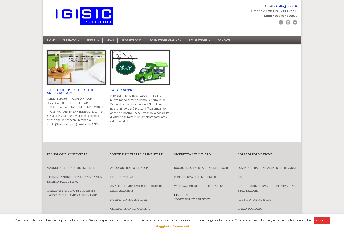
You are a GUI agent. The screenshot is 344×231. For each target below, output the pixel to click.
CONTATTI (224, 40)
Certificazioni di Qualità (130, 208)
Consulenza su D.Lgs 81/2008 (195, 177)
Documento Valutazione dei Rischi (201, 167)
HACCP (242, 177)
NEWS (110, 40)
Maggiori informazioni (172, 226)
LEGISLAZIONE (199, 40)
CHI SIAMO (71, 40)
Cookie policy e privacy (192, 199)
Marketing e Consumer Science (71, 167)
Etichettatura (121, 177)
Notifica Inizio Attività (128, 199)
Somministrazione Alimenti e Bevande (267, 167)
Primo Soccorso (250, 208)
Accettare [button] (321, 220)
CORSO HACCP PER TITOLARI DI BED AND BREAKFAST (73, 91)
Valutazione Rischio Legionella (199, 186)
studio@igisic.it (285, 6)
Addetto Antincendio (254, 199)
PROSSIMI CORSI (131, 40)
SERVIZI (93, 40)
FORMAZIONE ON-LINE (165, 40)
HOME (51, 40)
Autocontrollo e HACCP (129, 167)
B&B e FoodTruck (122, 90)
